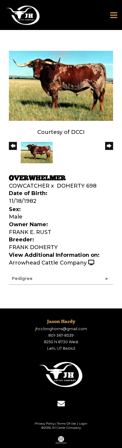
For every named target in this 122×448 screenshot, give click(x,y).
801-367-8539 (61, 335)
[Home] (61, 374)
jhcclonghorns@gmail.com (61, 328)
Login (83, 423)
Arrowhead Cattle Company (48, 262)
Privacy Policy (44, 423)
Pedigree (22, 278)
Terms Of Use (66, 423)
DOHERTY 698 (77, 186)
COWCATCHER (29, 186)
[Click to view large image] (61, 85)
